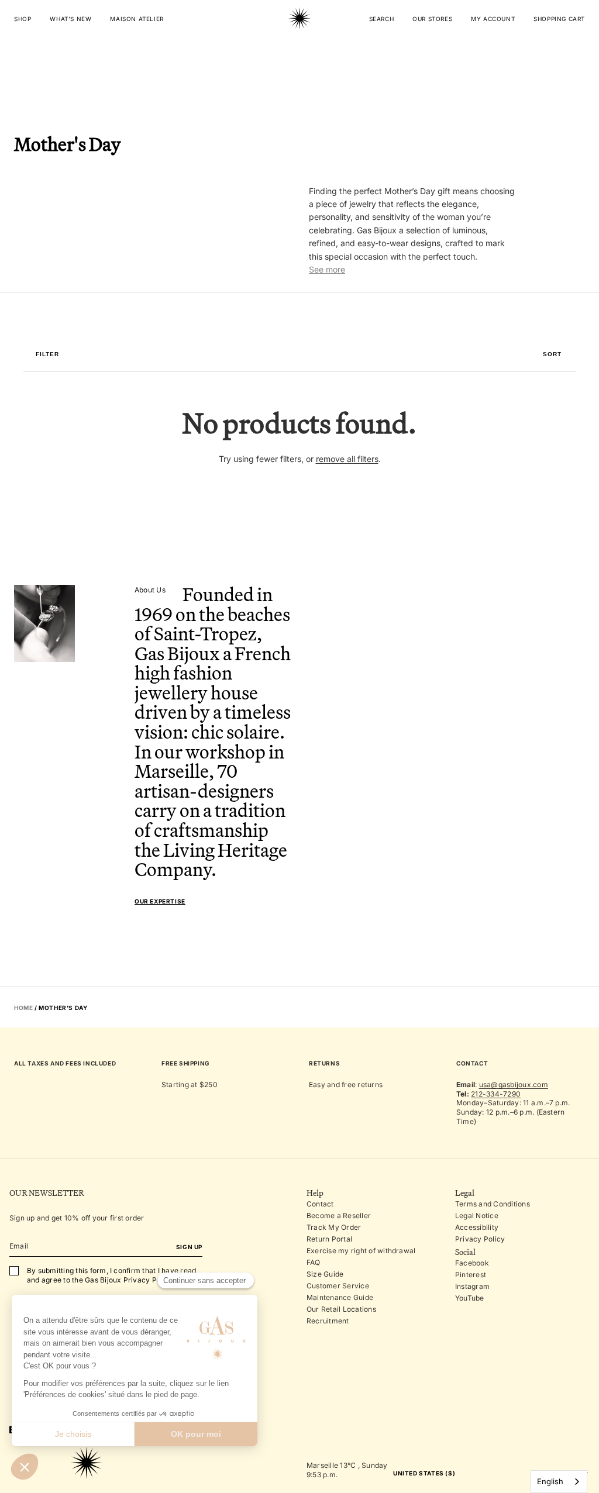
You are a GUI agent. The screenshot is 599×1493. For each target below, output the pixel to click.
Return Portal (329, 1239)
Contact (320, 1203)
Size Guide (325, 1274)
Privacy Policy (480, 1239)
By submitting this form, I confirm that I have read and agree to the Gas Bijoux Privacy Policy (111, 1275)
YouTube (469, 1298)
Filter (47, 354)
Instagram (472, 1286)
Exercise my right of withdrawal (361, 1250)
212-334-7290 (496, 1093)
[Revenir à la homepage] (299, 55)
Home (23, 1007)
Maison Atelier (136, 19)
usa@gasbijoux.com (513, 1084)
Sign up (189, 1247)
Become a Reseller (339, 1215)
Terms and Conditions (492, 1203)
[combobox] (559, 1481)
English (550, 1481)
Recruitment (328, 1320)
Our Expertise (160, 901)
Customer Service (338, 1285)
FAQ (314, 1262)
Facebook (472, 1262)
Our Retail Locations (341, 1309)
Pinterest (470, 1274)
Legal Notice (476, 1215)
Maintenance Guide (340, 1297)
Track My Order (334, 1227)
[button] (552, 354)
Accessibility (476, 1227)
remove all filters (347, 459)
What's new (70, 19)
